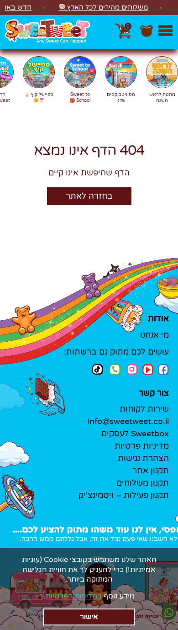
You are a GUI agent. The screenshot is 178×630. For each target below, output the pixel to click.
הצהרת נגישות (143, 458)
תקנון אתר (150, 471)
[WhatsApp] (115, 370)
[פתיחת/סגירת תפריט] (165, 32)
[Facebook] (163, 369)
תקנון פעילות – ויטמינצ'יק (124, 495)
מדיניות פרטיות (142, 446)
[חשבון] (146, 36)
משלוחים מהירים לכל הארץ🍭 (103, 7)
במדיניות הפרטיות (74, 596)
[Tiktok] (97, 369)
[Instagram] (132, 369)
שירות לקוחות (144, 409)
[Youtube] (147, 369)
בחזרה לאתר (89, 196)
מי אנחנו (154, 335)
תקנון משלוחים (142, 483)
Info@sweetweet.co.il (128, 421)
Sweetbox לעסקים (135, 434)
